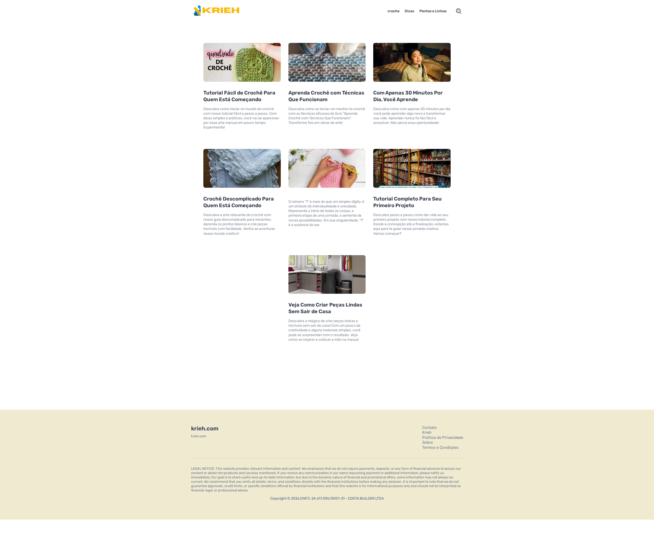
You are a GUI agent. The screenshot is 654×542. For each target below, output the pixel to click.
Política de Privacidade (442, 437)
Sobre (427, 442)
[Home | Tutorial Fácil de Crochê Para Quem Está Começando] (223, 11)
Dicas (409, 11)
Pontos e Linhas (433, 11)
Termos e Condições (440, 447)
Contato (429, 427)
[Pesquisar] (459, 11)
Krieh (426, 432)
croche (394, 11)
